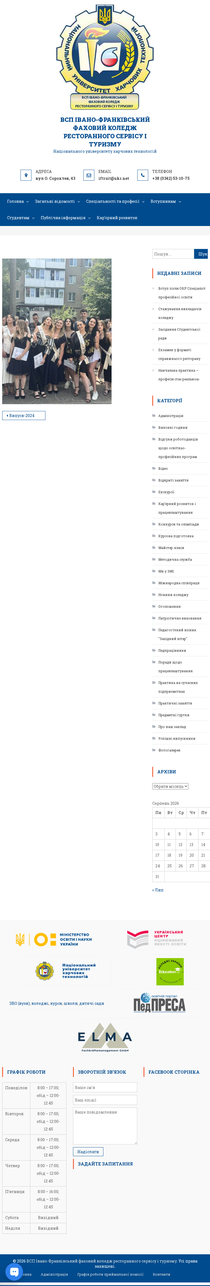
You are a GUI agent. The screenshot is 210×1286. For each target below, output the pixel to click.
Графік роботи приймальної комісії (110, 1274)
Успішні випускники (177, 738)
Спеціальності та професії (112, 201)
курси (56, 1003)
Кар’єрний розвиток (117, 217)
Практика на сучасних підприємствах (178, 687)
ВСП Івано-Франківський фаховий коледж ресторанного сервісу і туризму (105, 132)
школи (71, 1003)
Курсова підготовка (176, 536)
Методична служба (175, 559)
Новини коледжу (173, 594)
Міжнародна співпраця (178, 583)
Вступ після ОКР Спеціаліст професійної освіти (182, 292)
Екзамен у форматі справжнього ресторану (179, 354)
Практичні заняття (175, 703)
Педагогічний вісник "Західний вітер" (177, 634)
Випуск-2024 (21, 415)
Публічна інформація (63, 217)
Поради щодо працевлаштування (175, 666)
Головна (15, 201)
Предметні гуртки (173, 715)
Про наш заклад (172, 726)
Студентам (18, 217)
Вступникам (163, 201)
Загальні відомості (55, 201)
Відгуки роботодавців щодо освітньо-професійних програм (178, 448)
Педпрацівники (172, 650)
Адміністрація (170, 415)
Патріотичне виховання (179, 618)
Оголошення (169, 606)
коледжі (40, 1003)
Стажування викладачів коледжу (180, 313)
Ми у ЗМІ (166, 571)
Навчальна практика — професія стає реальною (178, 374)
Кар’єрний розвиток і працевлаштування (177, 508)
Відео (163, 468)
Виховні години (173, 427)
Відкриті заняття (173, 480)
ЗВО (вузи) (19, 1003)
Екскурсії (166, 492)
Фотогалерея (169, 750)
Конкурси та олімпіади (178, 524)
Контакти (161, 1274)
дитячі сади (91, 1003)
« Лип (158, 889)
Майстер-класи (171, 547)
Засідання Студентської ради (179, 333)
